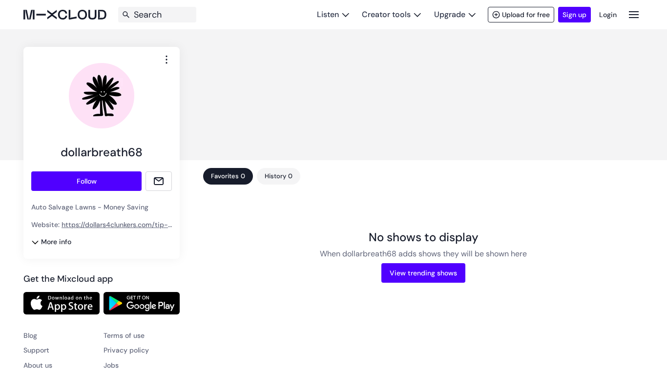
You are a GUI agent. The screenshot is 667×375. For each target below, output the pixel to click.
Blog (30, 335)
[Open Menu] (633, 14)
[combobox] (166, 59)
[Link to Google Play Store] (142, 303)
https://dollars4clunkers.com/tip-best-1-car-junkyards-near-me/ (99, 229)
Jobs (111, 365)
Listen (328, 14)
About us (37, 365)
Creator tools (386, 14)
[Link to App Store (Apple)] (61, 303)
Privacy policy (126, 350)
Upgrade (449, 14)
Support (36, 350)
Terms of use (124, 335)
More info (56, 241)
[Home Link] (64, 15)
